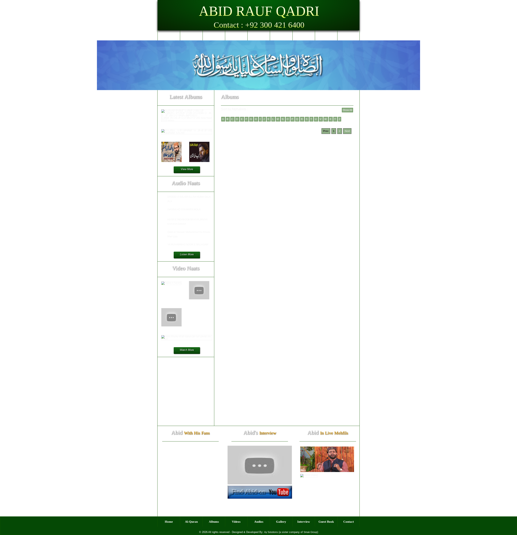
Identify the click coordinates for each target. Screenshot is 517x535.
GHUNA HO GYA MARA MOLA (184, 209)
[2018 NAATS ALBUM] (171, 161)
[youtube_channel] (259, 498)
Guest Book (326, 35)
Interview (303, 35)
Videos (236, 35)
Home (169, 35)
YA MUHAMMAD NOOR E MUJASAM (187, 244)
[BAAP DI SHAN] (199, 161)
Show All (347, 110)
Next (347, 131)
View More (187, 169)
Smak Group (310, 532)
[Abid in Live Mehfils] (327, 472)
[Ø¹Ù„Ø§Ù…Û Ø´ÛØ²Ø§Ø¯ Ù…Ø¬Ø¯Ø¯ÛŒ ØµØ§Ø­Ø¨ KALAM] (186, 132)
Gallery (281, 35)
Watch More (187, 349)
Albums (214, 35)
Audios (258, 35)
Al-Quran (191, 35)
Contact (348, 35)
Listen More (187, 254)
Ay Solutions (271, 532)
